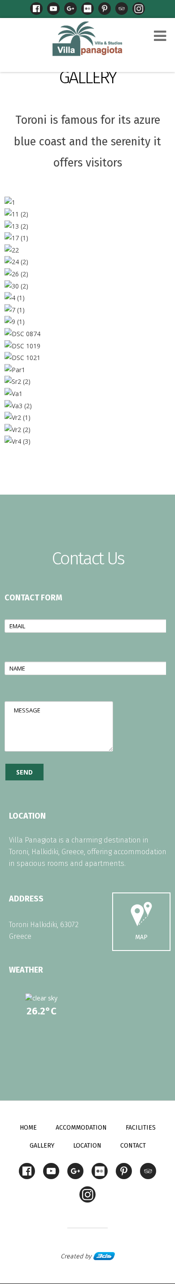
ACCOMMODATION (81, 1127)
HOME (28, 1127)
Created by (77, 1256)
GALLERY (87, 77)
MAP (141, 937)
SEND (24, 772)
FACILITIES (141, 1127)
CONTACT (133, 1145)
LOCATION (87, 1145)
